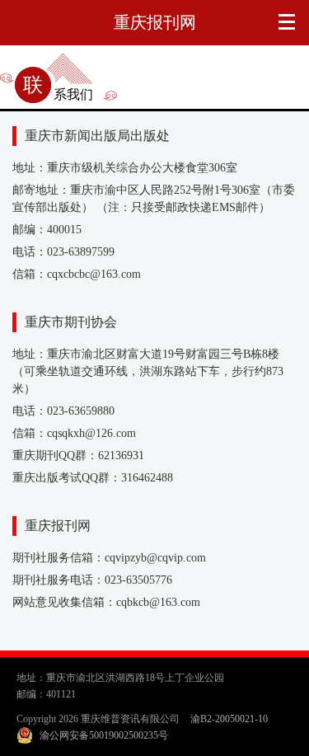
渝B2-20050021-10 (229, 719)
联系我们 (58, 94)
